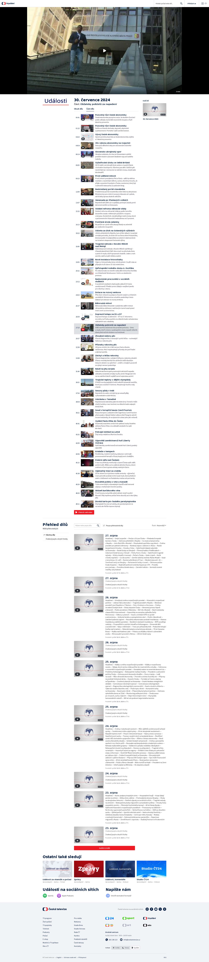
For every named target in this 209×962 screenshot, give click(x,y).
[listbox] (125, 948)
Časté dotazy (79, 943)
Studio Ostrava (79, 929)
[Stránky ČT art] (127, 926)
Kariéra (76, 936)
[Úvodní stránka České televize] (55, 909)
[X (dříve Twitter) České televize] (160, 909)
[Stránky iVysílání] (149, 919)
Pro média (78, 918)
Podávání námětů (80, 939)
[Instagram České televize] (147, 909)
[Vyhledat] (98, 525)
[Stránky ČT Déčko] (109, 926)
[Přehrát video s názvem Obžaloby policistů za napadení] (104, 51)
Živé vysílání (47, 922)
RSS (165, 957)
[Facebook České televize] (151, 909)
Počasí (45, 936)
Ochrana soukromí (70, 957)
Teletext (46, 929)
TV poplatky (47, 925)
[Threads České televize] (164, 909)
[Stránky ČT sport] (128, 919)
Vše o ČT (46, 946)
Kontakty (77, 946)
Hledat (181, 3)
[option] (116, 947)
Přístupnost (82, 957)
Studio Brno (78, 925)
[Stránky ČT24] (109, 919)
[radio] (56, 535)
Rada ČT (77, 932)
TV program (47, 918)
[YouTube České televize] (156, 909)
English (59, 957)
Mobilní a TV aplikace (50, 943)
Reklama (77, 922)
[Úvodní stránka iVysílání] (10, 3)
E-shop (45, 939)
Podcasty (46, 932)
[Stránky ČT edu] (147, 926)
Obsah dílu (78, 109)
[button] (104, 50)
